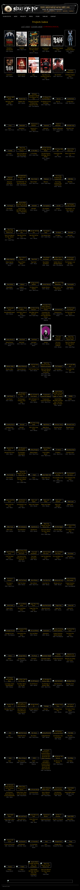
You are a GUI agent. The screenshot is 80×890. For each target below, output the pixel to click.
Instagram (71, 16)
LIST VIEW (25, 27)
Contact (53, 16)
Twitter (64, 16)
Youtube (68, 16)
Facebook (61, 16)
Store (37, 16)
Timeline (45, 16)
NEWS (15, 16)
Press (31, 16)
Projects (23, 16)
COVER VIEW (36, 27)
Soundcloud (75, 16)
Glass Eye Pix (7, 16)
